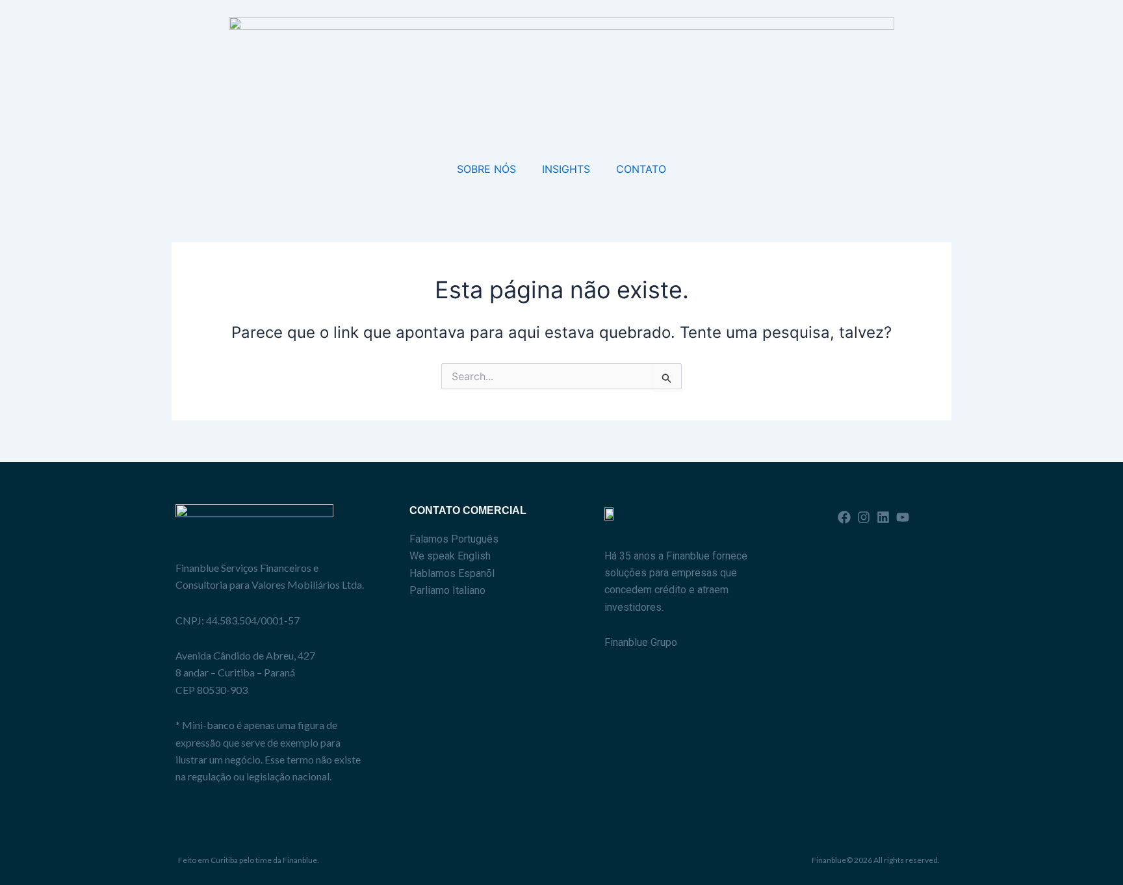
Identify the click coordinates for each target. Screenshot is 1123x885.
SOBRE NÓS (486, 168)
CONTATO (641, 168)
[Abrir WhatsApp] (1090, 852)
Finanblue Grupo (640, 642)
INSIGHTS (566, 168)
